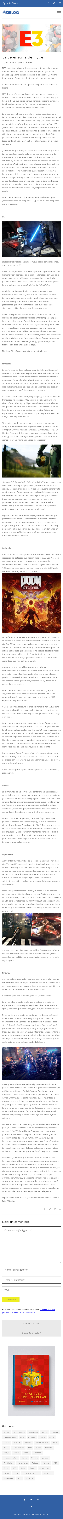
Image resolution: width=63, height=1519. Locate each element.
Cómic (52, 1437)
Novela (24, 1458)
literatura (48, 1448)
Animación (33, 1432)
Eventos (17, 1442)
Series (23, 1468)
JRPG (6, 1448)
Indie (55, 1442)
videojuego (48, 1473)
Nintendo (37, 1453)
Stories (32, 1468)
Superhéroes (44, 1468)
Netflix (26, 1453)
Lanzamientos (18, 1448)
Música (16, 1453)
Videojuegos (8, 1478)
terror (16, 1473)
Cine (22, 1437)
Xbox (20, 1478)
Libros (38, 1448)
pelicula (45, 1458)
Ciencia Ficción (10, 1437)
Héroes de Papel (42, 1442)
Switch (7, 1473)
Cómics (7, 1442)
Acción (6, 1432)
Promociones (22, 1463)
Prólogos (45, 1463)
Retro (6, 1468)
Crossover (32, 1437)
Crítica (42, 1437)
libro (30, 1448)
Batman (55, 1432)
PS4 (55, 1463)
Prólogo (35, 1463)
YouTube (29, 1478)
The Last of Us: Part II (31, 1473)
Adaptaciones (19, 1432)
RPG (14, 1468)
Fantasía (28, 1442)
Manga (6, 1453)
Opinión (34, 1458)
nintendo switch (10, 1458)
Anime (44, 1432)
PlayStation (8, 1463)
